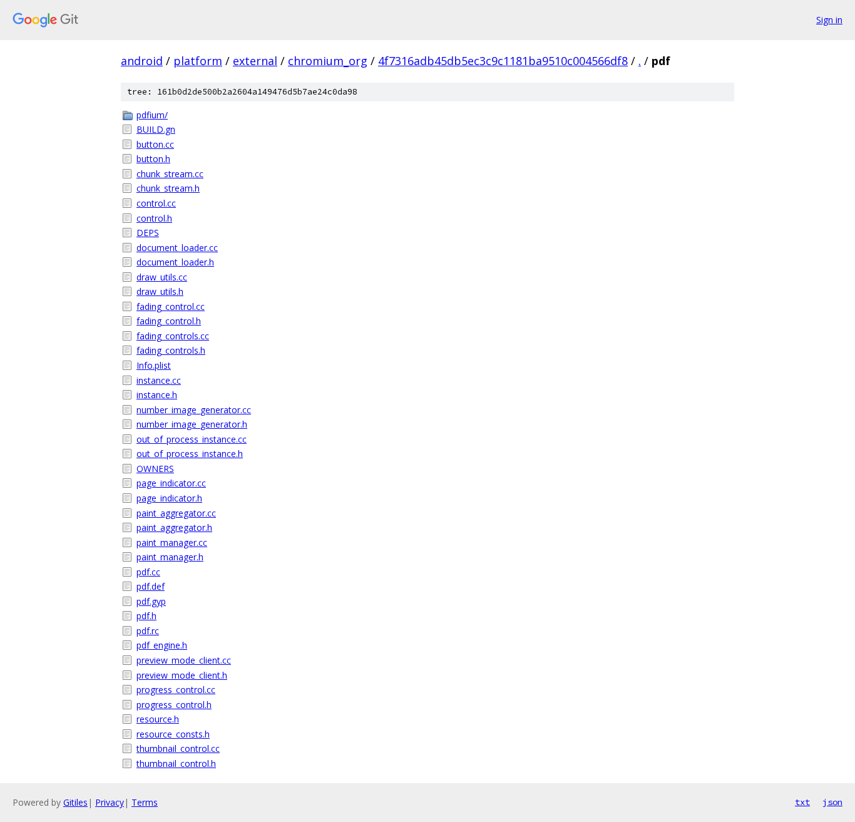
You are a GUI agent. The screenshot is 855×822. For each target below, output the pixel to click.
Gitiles (75, 802)
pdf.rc (147, 631)
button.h (153, 159)
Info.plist (153, 365)
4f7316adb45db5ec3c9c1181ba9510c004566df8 (503, 60)
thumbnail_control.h (176, 763)
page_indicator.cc (171, 483)
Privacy (109, 802)
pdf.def (150, 586)
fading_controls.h (170, 350)
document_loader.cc (177, 248)
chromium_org (327, 60)
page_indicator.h (169, 498)
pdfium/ (152, 115)
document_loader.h (175, 262)
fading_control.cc (170, 306)
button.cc (155, 144)
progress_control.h (174, 705)
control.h (154, 218)
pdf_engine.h (161, 645)
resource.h (157, 719)
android (142, 60)
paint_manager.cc (171, 542)
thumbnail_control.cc (178, 748)
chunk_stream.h (168, 188)
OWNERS (155, 469)
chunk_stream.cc (169, 174)
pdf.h (146, 616)
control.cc (156, 203)
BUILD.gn (155, 129)
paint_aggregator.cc (176, 513)
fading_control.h (168, 321)
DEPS (147, 233)
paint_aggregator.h (174, 527)
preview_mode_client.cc (183, 660)
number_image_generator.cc (193, 410)
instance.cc (158, 380)
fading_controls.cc (172, 336)
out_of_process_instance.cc (191, 439)
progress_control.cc (175, 690)
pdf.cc (148, 572)
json (832, 802)
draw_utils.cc (161, 277)
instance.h (156, 395)
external (255, 60)
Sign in (829, 20)
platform (197, 60)
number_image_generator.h (191, 424)
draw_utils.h (159, 291)
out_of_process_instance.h (189, 454)
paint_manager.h (169, 557)
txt (802, 802)
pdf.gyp (151, 601)
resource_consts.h (173, 734)
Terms (144, 802)
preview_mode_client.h (181, 675)
